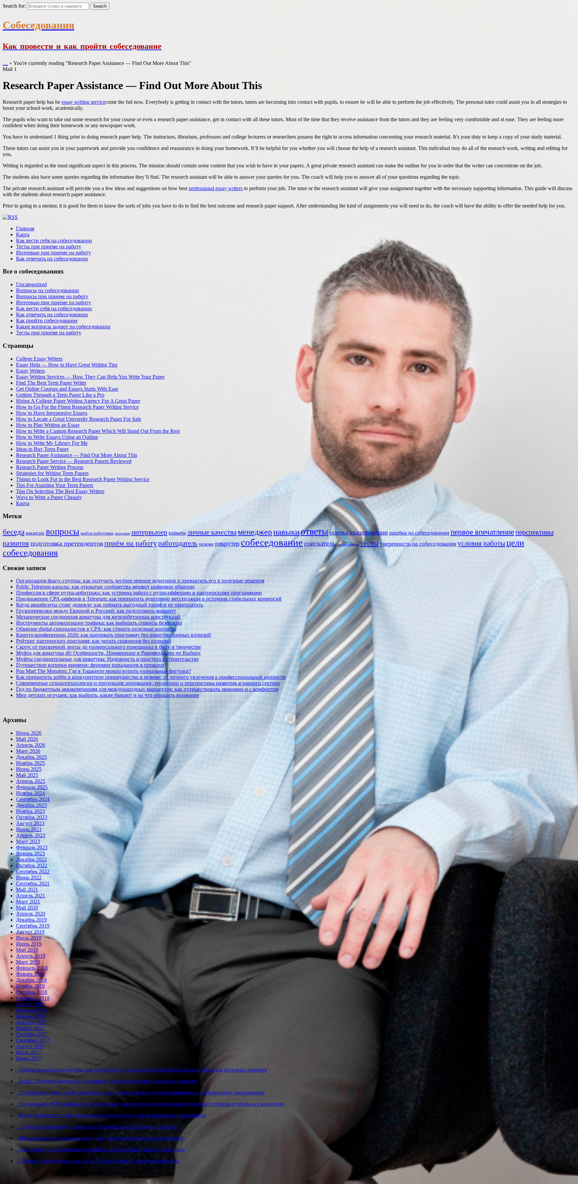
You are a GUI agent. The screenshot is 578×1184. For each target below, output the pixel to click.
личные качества (211, 532)
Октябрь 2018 (31, 992)
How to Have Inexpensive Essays (51, 413)
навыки (286, 531)
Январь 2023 (30, 853)
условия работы (481, 543)
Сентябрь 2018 (33, 998)
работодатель (178, 543)
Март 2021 (28, 901)
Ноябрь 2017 (30, 1028)
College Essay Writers (39, 359)
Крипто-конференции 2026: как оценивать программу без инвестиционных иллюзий (113, 635)
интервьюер (149, 532)
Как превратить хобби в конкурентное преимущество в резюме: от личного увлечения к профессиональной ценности (151, 677)
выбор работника (97, 533)
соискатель (319, 543)
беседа (13, 532)
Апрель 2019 (30, 956)
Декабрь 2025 (31, 757)
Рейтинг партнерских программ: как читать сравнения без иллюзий (93, 641)
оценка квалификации (358, 532)
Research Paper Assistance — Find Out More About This (76, 455)
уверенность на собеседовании (418, 544)
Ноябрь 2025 (30, 763)
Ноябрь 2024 (30, 793)
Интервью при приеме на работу (53, 252)
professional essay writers (216, 188)
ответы (314, 531)
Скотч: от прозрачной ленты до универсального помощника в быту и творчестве (108, 647)
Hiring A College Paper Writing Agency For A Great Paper (78, 401)
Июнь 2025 (28, 769)
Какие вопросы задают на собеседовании (63, 326)
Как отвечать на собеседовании (52, 258)
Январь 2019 (30, 974)
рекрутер (227, 543)
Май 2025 (27, 775)
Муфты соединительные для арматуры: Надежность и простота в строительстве (107, 659)
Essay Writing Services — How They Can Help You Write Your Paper (90, 377)
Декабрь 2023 (31, 805)
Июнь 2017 (28, 1058)
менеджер (255, 531)
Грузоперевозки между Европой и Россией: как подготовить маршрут (96, 611)
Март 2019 (28, 962)
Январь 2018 (30, 1016)
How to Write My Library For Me (52, 443)
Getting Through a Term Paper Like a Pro (60, 395)
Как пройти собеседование (47, 320)
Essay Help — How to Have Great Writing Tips (66, 365)
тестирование (348, 544)
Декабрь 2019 (31, 920)
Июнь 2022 (28, 877)
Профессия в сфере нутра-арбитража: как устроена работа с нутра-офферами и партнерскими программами (139, 593)
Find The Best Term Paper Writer (51, 383)
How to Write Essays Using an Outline (57, 437)
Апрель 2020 (30, 914)
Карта (22, 234)
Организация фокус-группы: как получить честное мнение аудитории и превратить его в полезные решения (140, 580)
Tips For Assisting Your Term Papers (54, 485)
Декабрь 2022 (31, 859)
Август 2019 (30, 932)
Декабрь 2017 (31, 1022)
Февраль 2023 (31, 847)
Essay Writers (30, 371)
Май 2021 (27, 889)
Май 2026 (27, 739)
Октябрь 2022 (31, 865)
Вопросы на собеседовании (47, 290)
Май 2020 (27, 908)
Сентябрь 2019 (33, 926)
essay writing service (83, 102)
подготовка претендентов (66, 543)
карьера (177, 533)
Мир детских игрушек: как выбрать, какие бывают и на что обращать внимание (107, 695)
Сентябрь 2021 (33, 883)
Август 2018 (30, 1004)
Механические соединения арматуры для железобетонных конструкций (98, 617)
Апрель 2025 (30, 781)
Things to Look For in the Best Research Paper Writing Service (83, 479)
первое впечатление (482, 532)
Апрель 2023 (30, 835)
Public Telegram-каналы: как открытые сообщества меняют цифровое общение (105, 586)
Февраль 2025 (31, 787)
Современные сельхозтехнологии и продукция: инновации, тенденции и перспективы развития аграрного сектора (148, 683)
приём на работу (130, 543)
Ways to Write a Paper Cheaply (49, 497)
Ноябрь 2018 (30, 986)
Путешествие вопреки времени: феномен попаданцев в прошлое (90, 665)
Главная (25, 228)
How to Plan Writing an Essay (48, 425)
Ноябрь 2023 (30, 811)
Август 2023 (30, 823)
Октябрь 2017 (31, 1034)
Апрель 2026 (30, 745)
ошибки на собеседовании (419, 533)
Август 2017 (30, 1046)
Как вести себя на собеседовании (54, 240)
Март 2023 (28, 841)
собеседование (272, 542)
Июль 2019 (28, 938)
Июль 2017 (28, 1052)
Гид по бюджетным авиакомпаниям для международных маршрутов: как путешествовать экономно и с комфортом (147, 689)
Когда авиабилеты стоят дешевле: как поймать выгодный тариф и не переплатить (109, 605)
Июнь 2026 (28, 733)
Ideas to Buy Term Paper (42, 449)
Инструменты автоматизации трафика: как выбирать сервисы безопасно (99, 623)
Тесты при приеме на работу (48, 246)
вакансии (35, 533)
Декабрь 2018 (31, 980)
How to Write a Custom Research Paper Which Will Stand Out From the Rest (98, 431)
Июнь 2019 (28, 944)
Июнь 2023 (28, 829)
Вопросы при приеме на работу (52, 296)
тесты (369, 543)
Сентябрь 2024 (33, 799)
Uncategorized (31, 284)
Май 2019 (27, 950)
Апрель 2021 (30, 895)
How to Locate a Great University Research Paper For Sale (78, 419)
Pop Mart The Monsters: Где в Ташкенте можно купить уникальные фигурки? (103, 671)
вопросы (62, 532)
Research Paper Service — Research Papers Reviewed (73, 461)
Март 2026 (28, 751)
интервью (122, 533)
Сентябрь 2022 (33, 871)
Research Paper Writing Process (49, 467)
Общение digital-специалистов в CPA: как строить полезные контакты (96, 629)
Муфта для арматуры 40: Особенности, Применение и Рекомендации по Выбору (108, 653)
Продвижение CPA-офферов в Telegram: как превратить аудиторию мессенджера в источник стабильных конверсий (149, 599)
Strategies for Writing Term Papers (52, 473)
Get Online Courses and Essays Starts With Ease (67, 389)
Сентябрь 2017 (33, 1040)
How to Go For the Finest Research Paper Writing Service (77, 407)
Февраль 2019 (31, 968)
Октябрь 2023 (31, 817)
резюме (206, 544)
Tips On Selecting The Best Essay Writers (60, 491)
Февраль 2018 (31, 1010)
